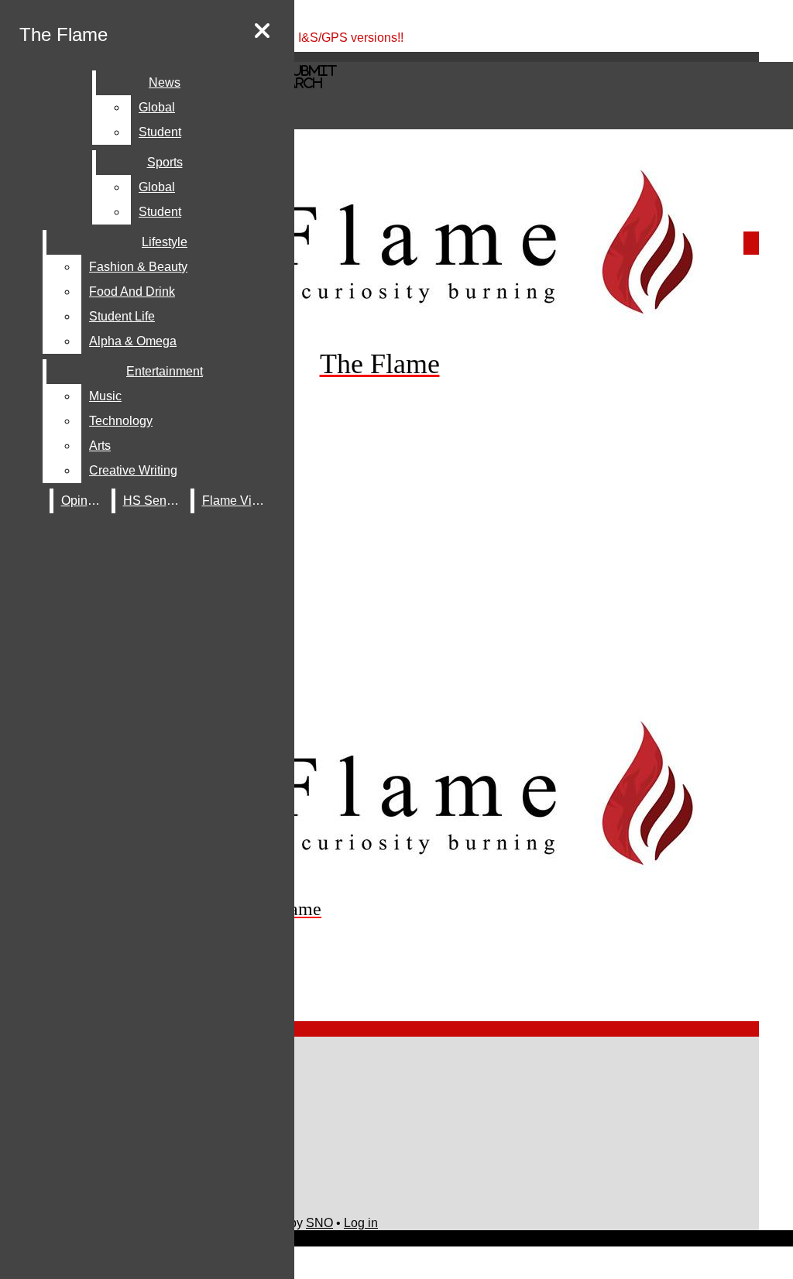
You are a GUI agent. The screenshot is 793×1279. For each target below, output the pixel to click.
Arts (100, 445)
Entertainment (164, 371)
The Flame (63, 34)
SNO (319, 1222)
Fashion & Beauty (138, 266)
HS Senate (153, 500)
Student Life (122, 316)
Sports (165, 162)
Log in (361, 1222)
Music (105, 396)
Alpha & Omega (133, 341)
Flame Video (237, 500)
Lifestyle (164, 242)
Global (157, 107)
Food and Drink (132, 291)
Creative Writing (133, 470)
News (164, 82)
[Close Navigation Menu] (262, 31)
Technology (121, 420)
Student (160, 132)
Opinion (83, 500)
